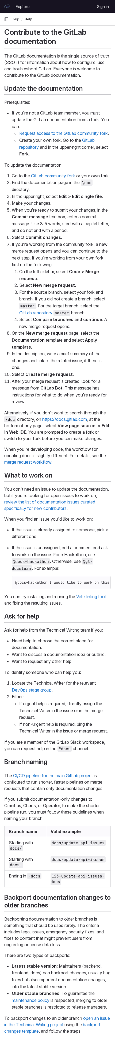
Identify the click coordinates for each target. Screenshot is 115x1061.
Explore (23, 6)
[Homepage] (7, 6)
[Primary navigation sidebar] (6, 19)
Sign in (103, 6)
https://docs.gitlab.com (64, 419)
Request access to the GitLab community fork (63, 133)
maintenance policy (30, 1000)
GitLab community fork (53, 175)
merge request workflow (27, 462)
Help (15, 19)
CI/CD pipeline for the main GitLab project (53, 775)
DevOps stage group (32, 690)
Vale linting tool (91, 596)
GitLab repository (35, 312)
